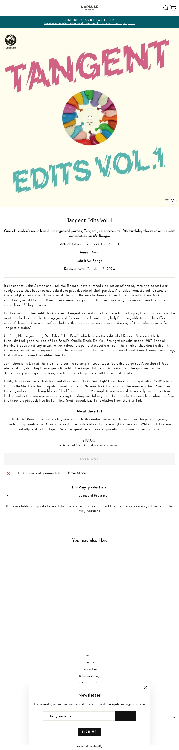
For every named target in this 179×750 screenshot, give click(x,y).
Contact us (89, 669)
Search (89, 655)
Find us (89, 662)
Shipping (82, 445)
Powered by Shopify (90, 746)
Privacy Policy (89, 676)
